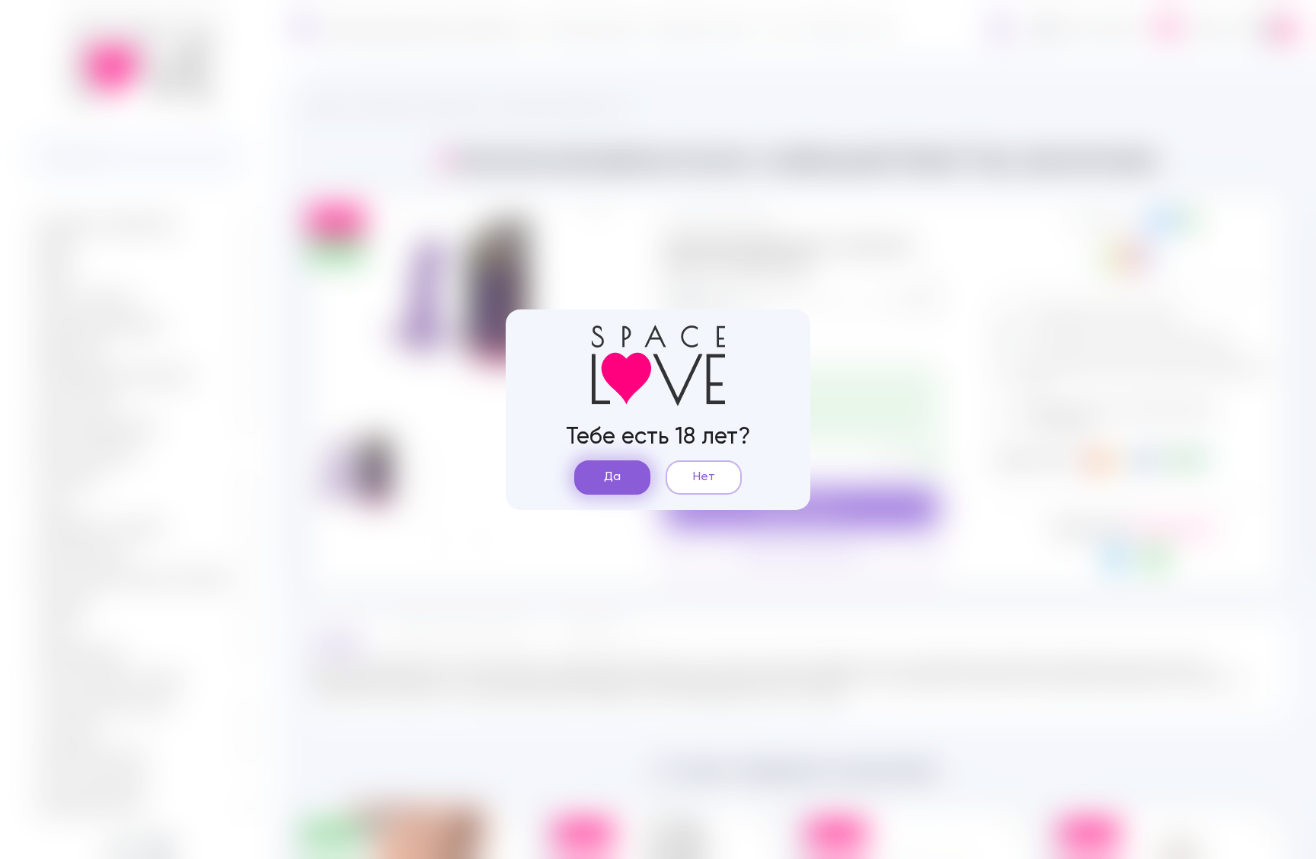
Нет (704, 477)
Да (612, 477)
